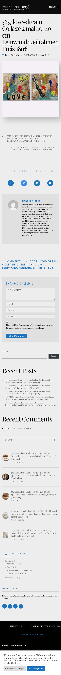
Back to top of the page (32, 634)
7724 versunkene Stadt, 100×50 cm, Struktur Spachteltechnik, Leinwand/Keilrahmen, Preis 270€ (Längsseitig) (28, 392)
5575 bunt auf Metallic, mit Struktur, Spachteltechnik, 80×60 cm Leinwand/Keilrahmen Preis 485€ (30, 138)
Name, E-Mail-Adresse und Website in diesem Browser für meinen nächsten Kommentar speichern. (29, 326)
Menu (52, 7)
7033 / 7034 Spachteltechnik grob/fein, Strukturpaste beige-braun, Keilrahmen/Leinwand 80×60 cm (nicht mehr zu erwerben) (29, 398)
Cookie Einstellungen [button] (14, 668)
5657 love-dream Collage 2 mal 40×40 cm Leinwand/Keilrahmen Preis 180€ (32, 148)
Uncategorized (42, 55)
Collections (9, 561)
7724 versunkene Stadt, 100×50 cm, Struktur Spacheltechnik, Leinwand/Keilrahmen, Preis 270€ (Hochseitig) (28, 387)
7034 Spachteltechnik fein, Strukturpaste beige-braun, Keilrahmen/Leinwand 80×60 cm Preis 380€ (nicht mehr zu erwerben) (31, 404)
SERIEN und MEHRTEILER (18, 574)
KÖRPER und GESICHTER (17, 570)
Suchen (5, 351)
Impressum (16, 626)
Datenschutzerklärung (46, 626)
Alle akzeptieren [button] (36, 668)
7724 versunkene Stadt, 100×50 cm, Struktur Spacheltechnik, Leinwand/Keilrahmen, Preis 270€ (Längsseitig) (28, 381)
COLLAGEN (29, 55)
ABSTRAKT (11, 564)
